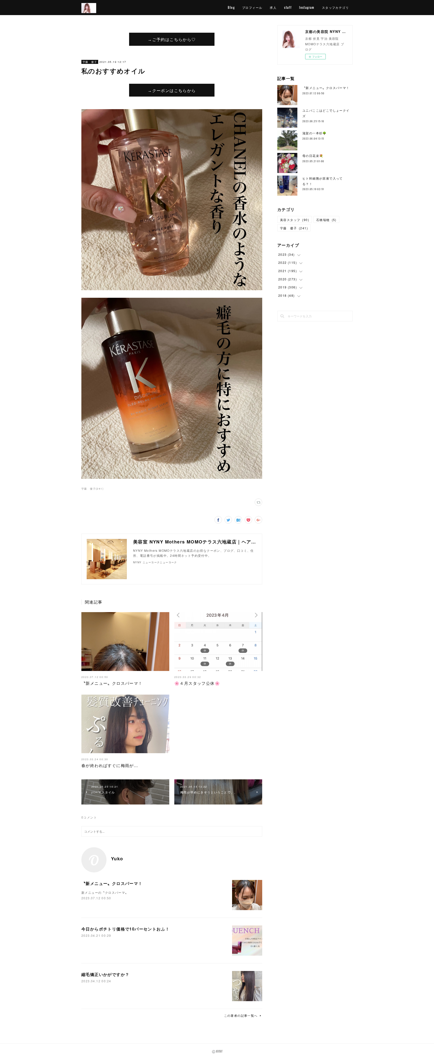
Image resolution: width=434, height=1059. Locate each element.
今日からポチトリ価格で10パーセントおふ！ (125, 929)
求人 (273, 7)
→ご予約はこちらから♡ (172, 39)
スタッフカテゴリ (335, 7)
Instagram (306, 7)
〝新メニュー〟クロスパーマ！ (112, 683)
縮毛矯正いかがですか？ (105, 974)
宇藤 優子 (90, 62)
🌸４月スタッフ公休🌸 (197, 683)
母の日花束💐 (312, 155)
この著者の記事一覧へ (241, 1015)
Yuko (117, 858)
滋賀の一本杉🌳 (314, 133)
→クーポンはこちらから (172, 90)
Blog (231, 7)
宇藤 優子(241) (92, 488)
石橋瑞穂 (326, 220)
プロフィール (252, 7)
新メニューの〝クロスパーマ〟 (105, 892)
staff (288, 7)
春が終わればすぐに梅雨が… (109, 765)
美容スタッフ (294, 220)
